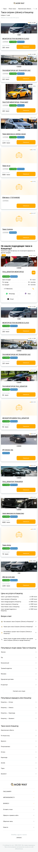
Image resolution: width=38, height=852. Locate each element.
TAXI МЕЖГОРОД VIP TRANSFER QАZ (16, 70)
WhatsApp (12, 293)
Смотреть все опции (19, 691)
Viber (29, 293)
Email (11, 299)
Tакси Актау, (6, 545)
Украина (19, 837)
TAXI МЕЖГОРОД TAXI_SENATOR (14, 386)
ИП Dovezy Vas (7, 450)
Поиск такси (12, 8)
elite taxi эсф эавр (8, 577)
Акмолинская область (24, 8)
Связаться (26, 47)
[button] (35, 28)
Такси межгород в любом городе (14, 134)
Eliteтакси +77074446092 (11, 197)
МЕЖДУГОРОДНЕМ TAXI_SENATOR (15, 418)
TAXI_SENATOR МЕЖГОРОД (13, 272)
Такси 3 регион (7, 229)
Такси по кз (6, 166)
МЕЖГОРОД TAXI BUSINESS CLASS (15, 39)
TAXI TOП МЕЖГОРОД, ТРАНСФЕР (15, 102)
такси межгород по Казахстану (13, 513)
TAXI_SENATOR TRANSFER (12, 482)
